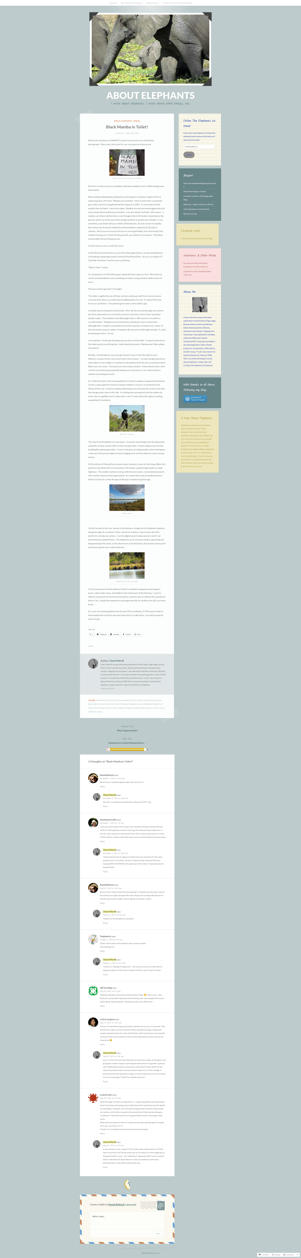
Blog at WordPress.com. (150, 1253)
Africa (117, 121)
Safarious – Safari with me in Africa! (198, 204)
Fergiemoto (105, 936)
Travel (136, 121)
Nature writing (124, 708)
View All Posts (108, 688)
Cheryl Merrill (116, 660)
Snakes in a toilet (151, 708)
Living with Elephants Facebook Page (196, 238)
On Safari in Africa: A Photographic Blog (177, 3)
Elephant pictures (136, 704)
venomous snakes (95, 711)
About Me (113, 3)
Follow (189, 155)
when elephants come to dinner (196, 209)
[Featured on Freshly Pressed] (195, 402)
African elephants (123, 700)
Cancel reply (130, 1204)
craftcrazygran (107, 1019)
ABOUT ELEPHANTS (150, 95)
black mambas (94, 704)
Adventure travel (102, 700)
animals (146, 700)
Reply (102, 786)
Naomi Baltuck (107, 775)
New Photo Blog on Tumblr (194, 191)
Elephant (125, 704)
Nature (115, 708)
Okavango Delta (137, 708)
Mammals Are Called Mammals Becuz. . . (127, 740)
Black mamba (155, 700)
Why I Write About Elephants (132, 3)
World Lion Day (190, 214)
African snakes (137, 700)
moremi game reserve (102, 708)
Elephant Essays (153, 3)
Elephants (127, 121)
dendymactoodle (108, 819)
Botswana (105, 704)
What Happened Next (127, 728)
